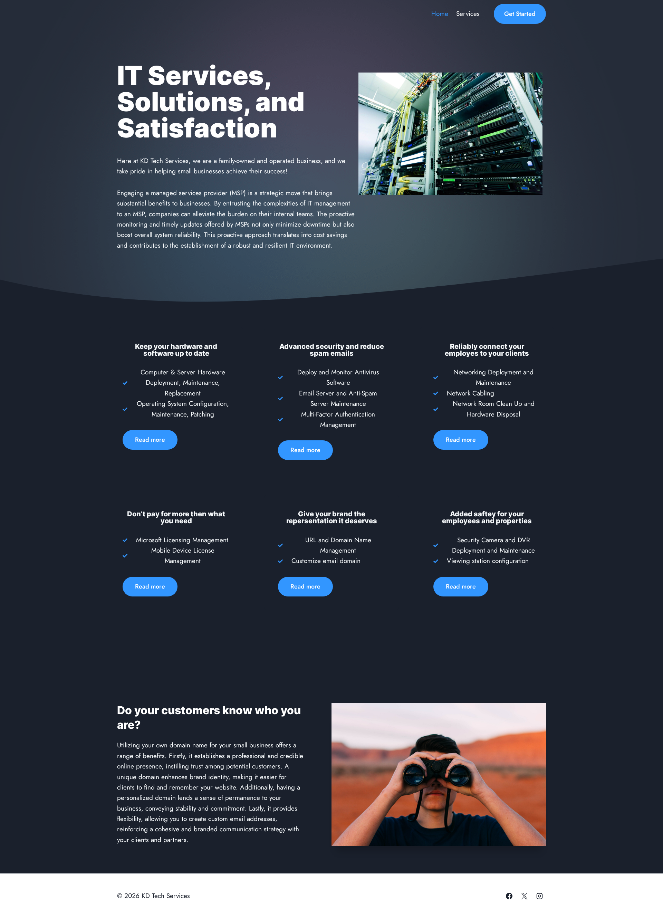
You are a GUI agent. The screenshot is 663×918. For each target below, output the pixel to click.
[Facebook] (509, 895)
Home (439, 13)
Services (468, 13)
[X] (524, 895)
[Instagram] (539, 895)
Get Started (520, 13)
